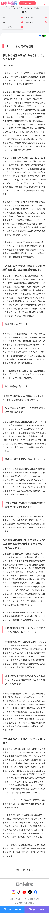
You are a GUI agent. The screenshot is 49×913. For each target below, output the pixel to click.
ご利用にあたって (32, 899)
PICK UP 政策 (30, 22)
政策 (24, 12)
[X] (42, 36)
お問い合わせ (15, 899)
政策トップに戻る (23, 870)
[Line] (45, 36)
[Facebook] (40, 36)
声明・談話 (30, 17)
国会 (4, 22)
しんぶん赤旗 (26, 3)
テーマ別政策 (7, 27)
